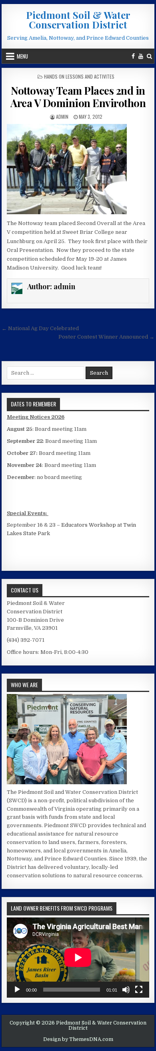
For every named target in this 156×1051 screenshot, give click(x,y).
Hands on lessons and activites (79, 76)
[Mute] (126, 990)
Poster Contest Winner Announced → (106, 337)
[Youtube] (140, 56)
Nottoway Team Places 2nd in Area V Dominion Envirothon (78, 96)
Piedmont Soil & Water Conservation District (78, 19)
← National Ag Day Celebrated (40, 328)
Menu (22, 56)
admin (62, 116)
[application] (78, 957)
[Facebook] (133, 56)
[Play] (17, 990)
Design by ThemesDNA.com (78, 1039)
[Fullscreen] (139, 990)
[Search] (149, 56)
